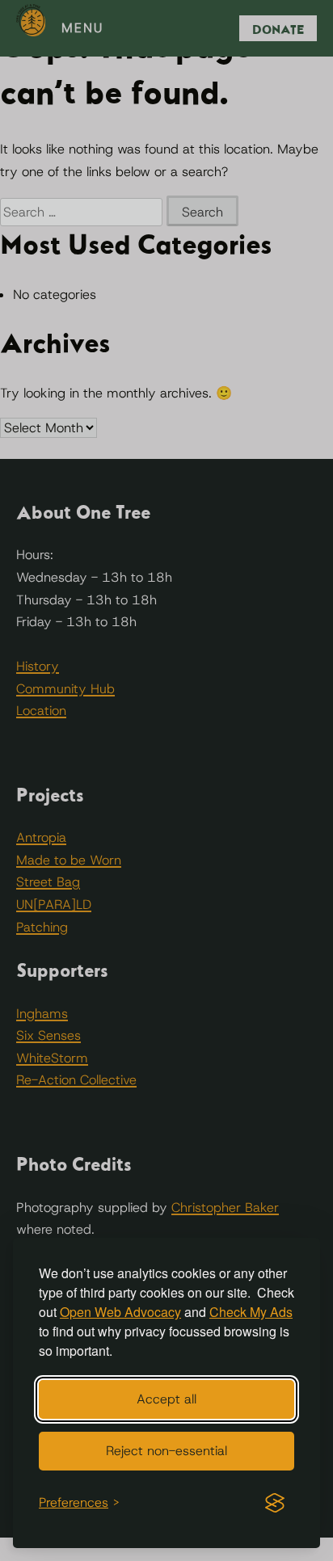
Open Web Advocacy (120, 1311)
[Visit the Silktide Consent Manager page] (274, 1502)
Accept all (166, 1399)
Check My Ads (251, 1311)
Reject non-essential (166, 1450)
